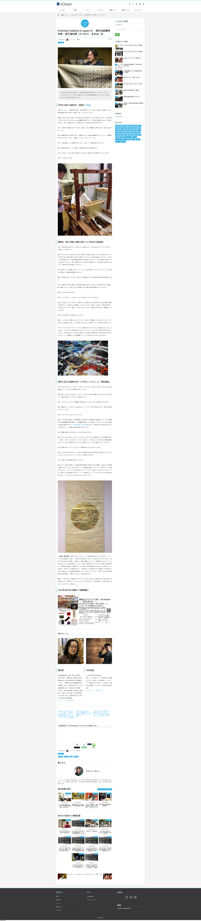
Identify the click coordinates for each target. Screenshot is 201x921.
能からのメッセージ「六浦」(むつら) (75, 874)
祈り (122, 128)
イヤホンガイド (119, 139)
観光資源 (124, 125)
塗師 (129, 134)
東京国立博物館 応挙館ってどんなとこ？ (132, 96)
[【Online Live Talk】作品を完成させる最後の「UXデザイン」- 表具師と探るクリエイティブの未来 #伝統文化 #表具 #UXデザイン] (105, 843)
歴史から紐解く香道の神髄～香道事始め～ (105, 805)
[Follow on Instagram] (135, 897)
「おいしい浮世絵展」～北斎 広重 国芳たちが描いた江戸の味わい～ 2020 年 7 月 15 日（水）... (91, 806)
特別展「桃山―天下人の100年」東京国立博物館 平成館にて (78, 806)
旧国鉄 (117, 130)
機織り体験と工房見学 (80, 425)
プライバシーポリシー (91, 900)
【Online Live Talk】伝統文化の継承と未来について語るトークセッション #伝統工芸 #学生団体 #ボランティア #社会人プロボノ (102, 713)
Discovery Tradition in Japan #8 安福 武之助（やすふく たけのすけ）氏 (78, 866)
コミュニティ (138, 10)
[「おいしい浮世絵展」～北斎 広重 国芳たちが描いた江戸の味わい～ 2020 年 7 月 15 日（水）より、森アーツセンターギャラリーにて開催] (91, 799)
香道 (117, 125)
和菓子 (136, 134)
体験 (140, 134)
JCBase (64, 110)
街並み (132, 125)
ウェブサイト (61, 700)
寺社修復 (117, 134)
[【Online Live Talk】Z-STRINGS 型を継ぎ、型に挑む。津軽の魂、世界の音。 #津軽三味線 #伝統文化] (91, 843)
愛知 (131, 132)
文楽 (117, 132)
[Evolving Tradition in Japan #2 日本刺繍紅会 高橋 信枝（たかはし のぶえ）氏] (64, 800)
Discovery (118, 141)
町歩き (129, 128)
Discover (123, 141)
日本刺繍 (127, 130)
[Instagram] (136, 4)
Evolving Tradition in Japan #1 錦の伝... (133, 84)
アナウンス (96, 820)
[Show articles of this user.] (71, 771)
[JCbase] (64, 5)
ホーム (62, 10)
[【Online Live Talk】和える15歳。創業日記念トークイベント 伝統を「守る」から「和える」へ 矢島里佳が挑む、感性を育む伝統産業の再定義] (78, 826)
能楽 (117, 128)
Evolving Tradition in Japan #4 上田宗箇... (133, 51)
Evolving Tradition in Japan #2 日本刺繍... (133, 45)
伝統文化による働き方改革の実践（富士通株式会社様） (133, 104)
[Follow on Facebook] (131, 897)
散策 (124, 132)
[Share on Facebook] (129, 4)
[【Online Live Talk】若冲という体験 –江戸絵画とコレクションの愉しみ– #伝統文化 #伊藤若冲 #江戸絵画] (91, 860)
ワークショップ (128, 137)
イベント (87, 10)
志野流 (135, 132)
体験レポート (113, 10)
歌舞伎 (139, 128)
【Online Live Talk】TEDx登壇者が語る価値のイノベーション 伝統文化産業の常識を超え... (78, 850)
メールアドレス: (118, 25)
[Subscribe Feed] (140, 4)
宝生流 (125, 134)
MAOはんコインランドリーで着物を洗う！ (133, 58)
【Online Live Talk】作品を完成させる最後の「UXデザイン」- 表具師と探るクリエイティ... (105, 850)
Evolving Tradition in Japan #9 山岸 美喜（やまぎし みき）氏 (105, 832)
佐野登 (117, 137)
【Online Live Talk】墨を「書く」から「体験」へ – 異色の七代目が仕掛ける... (64, 849)
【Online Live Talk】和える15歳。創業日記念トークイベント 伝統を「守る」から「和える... (78, 833)
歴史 (135, 128)
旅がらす (139, 130)
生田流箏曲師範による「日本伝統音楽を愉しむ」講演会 (133, 71)
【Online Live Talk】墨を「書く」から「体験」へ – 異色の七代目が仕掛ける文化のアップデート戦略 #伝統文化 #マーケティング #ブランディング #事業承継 (66, 714)
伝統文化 (66, 756)
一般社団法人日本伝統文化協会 (123, 908)
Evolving (60, 756)
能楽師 (139, 125)
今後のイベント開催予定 (91, 831)
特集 (75, 10)
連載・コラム (126, 10)
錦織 (88, 105)
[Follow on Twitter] (133, 4)
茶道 (136, 125)
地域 (132, 134)
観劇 (120, 125)
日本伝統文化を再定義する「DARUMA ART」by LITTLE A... (133, 65)
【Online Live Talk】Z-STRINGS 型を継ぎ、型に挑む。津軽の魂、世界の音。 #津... (92, 850)
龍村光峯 (76, 756)
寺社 (122, 134)
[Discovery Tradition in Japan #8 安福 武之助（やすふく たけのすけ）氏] (78, 860)
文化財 (120, 132)
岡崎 (139, 132)
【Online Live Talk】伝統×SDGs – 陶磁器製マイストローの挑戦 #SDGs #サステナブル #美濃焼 (84, 713)
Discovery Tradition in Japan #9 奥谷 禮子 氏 (64, 831)
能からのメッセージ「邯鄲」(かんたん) (94, 874)
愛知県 (127, 132)
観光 (128, 125)
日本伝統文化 (133, 130)
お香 (129, 139)
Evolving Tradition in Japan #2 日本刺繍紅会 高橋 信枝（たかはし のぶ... (64, 806)
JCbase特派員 (90, 896)
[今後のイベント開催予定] (91, 826)
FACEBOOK (71, 700)
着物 (125, 128)
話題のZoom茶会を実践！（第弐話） (131, 90)
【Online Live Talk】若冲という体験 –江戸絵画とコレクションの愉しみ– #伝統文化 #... (91, 867)
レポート (134, 137)
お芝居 (133, 139)
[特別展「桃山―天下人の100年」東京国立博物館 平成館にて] (78, 799)
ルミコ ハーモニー (72, 39)
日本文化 (122, 130)
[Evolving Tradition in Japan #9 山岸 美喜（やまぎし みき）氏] (105, 826)
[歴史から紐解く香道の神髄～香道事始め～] (105, 799)
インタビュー (100, 10)
